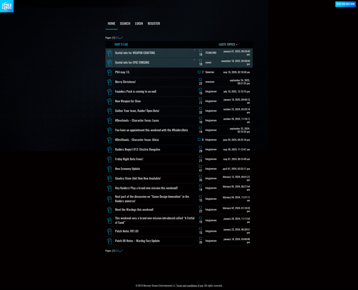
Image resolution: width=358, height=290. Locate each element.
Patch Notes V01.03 (126, 231)
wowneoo (209, 82)
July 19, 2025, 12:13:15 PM (237, 92)
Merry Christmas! (125, 82)
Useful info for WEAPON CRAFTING (135, 53)
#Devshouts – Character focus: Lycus (137, 120)
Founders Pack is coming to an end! (135, 91)
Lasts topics (227, 44)
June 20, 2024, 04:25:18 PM (236, 140)
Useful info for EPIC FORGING (132, 62)
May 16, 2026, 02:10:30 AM (236, 72)
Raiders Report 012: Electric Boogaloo (137, 149)
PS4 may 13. (122, 72)
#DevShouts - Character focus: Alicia (137, 140)
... (120, 38)
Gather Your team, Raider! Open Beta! (137, 111)
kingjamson (211, 91)
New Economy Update (127, 168)
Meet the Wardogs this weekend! (134, 209)
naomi (208, 62)
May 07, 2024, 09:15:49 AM (236, 159)
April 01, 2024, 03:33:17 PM (236, 169)
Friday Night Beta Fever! (129, 159)
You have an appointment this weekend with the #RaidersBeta (151, 130)
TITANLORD (210, 53)
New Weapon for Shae (128, 101)
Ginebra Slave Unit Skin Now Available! (138, 178)
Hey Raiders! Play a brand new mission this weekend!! (146, 188)
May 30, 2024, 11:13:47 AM (236, 149)
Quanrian (209, 72)
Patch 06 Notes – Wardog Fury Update (137, 241)
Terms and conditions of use (189, 286)
